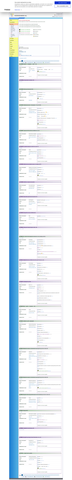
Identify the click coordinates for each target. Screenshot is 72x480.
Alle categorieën (12, 28)
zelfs (29, 170)
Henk (41, 309)
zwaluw (42, 108)
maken (35, 402)
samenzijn (30, 244)
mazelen (30, 383)
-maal (30, 459)
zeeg (42, 171)
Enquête (11, 46)
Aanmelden (60, 16)
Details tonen (17, 9)
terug (32, 443)
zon (31, 171)
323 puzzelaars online (58, 15)
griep (33, 356)
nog (36, 356)
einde (30, 357)
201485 (35, 418)
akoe (41, 263)
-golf (33, 459)
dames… (30, 70)
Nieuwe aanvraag (13, 30)
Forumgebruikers (13, 35)
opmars (33, 383)
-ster (31, 459)
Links (11, 48)
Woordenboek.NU (13, 17)
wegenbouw (42, 460)
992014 (30, 387)
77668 (30, 419)
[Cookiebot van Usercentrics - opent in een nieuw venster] (7, 10)
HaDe (52, 69)
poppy (43, 169)
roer (32, 266)
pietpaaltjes (42, 311)
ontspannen (32, 242)
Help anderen (12, 25)
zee (29, 138)
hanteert (30, 266)
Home (11, 20)
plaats (31, 188)
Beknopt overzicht (13, 29)
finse (34, 112)
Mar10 (42, 185)
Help (11, 42)
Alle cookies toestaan (62, 2)
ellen (34, 266)
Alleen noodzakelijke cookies (62, 6)
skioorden (30, 356)
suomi (42, 67)
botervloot (31, 95)
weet (33, 188)
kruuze (42, 189)
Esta (47, 112)
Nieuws (11, 44)
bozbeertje (30, 100)
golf (29, 95)
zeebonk (33, 170)
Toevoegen (12, 38)
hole (29, 242)
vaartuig (34, 327)
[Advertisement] (39, 41)
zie (30, 443)
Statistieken (12, 40)
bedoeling (30, 402)
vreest (30, 171)
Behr (42, 110)
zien (35, 267)
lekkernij (30, 327)
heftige (33, 171)
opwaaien (30, 204)
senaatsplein (31, 112)
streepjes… (33, 70)
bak (29, 312)
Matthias (44, 94)
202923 (33, 418)
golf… (30, 71)
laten (33, 267)
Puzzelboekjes (12, 50)
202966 (30, 418)
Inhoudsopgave (12, 34)
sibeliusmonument (31, 111)
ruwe (31, 170)
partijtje (33, 244)
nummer (33, 312)
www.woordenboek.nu (40, 478)
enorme (30, 267)
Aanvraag (11, 24)
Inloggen (56, 16)
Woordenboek (12, 22)
